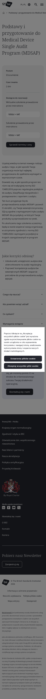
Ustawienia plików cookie (22, 359)
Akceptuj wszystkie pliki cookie (23, 366)
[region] (23, 349)
